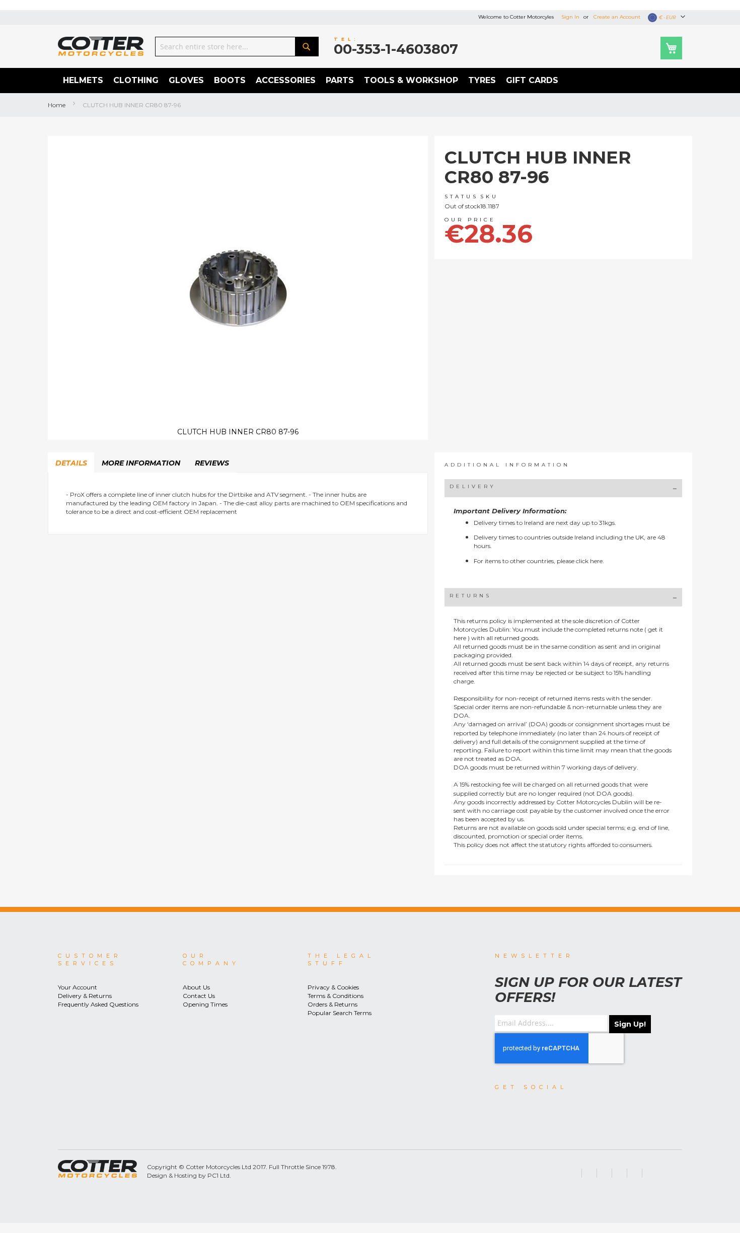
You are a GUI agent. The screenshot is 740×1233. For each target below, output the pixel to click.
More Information (141, 463)
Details (71, 463)
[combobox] (237, 46)
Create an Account (617, 17)
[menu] (370, 80)
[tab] (71, 462)
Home (56, 105)
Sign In (570, 17)
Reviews (212, 463)
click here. (590, 561)
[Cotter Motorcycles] (100, 46)
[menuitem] (83, 80)
